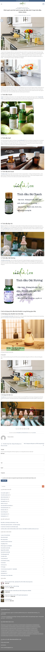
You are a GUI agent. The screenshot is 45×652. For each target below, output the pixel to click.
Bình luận (3, 453)
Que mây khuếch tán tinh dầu (6, 505)
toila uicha (28, 15)
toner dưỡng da (4, 511)
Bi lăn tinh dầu (3, 624)
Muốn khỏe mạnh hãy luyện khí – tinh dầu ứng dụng (10, 524)
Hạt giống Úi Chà (4, 543)
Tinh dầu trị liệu (4, 556)
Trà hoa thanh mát (4, 558)
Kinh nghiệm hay (19, 8)
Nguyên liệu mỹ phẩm (5, 550)
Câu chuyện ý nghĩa (4, 492)
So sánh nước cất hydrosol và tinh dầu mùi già (9, 526)
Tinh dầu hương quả (18, 630)
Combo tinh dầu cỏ (15, 624)
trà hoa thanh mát (4, 513)
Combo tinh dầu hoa (29, 624)
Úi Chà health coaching (5, 560)
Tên (2, 462)
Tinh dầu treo (3, 396)
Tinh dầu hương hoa (11, 630)
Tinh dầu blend (28, 628)
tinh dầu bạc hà (7, 228)
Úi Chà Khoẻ (3, 562)
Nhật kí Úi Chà (3, 503)
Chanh (2, 96)
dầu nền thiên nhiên (4, 497)
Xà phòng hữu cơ (4, 516)
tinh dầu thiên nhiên (25, 8)
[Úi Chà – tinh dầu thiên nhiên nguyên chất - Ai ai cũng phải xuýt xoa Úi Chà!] (22, 4)
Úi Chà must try (4, 564)
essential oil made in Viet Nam (6, 541)
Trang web (3, 472)
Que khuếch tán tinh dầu (5, 552)
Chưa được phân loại (5, 494)
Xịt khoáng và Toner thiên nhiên (6, 575)
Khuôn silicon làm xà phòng (36, 626)
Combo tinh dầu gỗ (22, 624)
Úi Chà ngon (3, 566)
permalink (34, 432)
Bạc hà (2, 225)
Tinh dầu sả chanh (4, 173)
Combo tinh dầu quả (36, 624)
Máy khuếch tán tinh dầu (5, 547)
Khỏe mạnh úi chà (4, 499)
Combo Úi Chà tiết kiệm (5, 535)
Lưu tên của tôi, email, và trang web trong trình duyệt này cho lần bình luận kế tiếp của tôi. (19, 477)
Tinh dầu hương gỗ (4, 630)
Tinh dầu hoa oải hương (5, 260)
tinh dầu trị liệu (3, 509)
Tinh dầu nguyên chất (5, 554)
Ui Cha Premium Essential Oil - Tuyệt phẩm (9, 569)
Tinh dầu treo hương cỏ (33, 630)
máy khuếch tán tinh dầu (8, 316)
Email (2, 467)
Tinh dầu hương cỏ (34, 628)
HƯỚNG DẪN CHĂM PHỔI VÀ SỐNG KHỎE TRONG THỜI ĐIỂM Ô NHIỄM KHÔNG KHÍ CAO (20, 528)
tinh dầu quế (21, 140)
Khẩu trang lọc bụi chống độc (6, 545)
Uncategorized (3, 571)
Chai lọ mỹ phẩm (8, 624)
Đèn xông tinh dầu (4, 539)
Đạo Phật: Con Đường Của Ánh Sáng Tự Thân (9, 522)
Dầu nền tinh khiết (4, 537)
